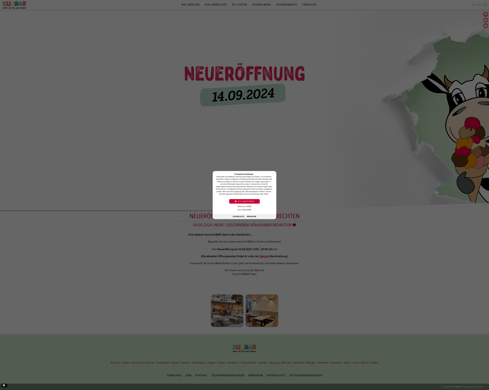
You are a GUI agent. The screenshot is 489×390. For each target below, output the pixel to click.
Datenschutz (238, 216)
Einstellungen (244, 206)
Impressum (251, 216)
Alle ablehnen (244, 210)
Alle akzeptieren (245, 201)
